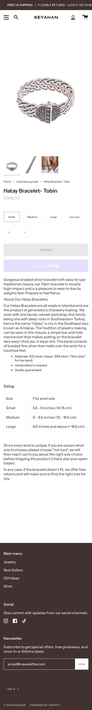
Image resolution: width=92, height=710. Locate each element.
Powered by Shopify (45, 705)
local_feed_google (27, 181)
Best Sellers (13, 570)
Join (82, 664)
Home (7, 181)
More (8, 586)
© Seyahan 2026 (15, 705)
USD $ (11, 689)
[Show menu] (7, 17)
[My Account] (73, 17)
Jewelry (10, 562)
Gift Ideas (11, 578)
